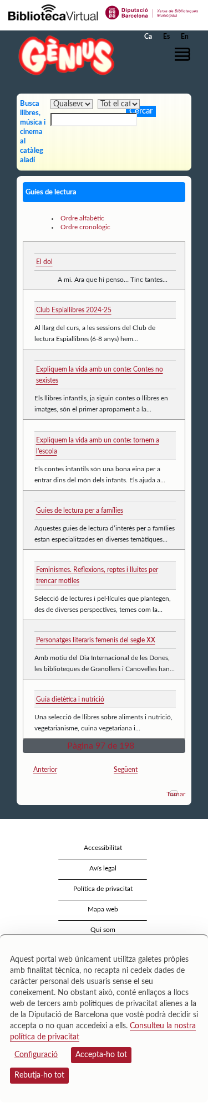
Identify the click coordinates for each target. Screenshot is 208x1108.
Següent (126, 769)
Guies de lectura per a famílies (79, 510)
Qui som (102, 929)
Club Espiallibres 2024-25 (73, 310)
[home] (63, 55)
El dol (44, 262)
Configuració (36, 1055)
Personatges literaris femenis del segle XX (95, 640)
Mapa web (103, 909)
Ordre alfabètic (82, 218)
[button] (184, 54)
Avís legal (102, 868)
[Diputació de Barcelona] (152, 12)
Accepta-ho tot (101, 1055)
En (185, 36)
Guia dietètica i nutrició (70, 699)
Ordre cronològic (85, 227)
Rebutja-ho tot (39, 1075)
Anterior (45, 769)
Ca (148, 36)
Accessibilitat (103, 847)
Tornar (175, 794)
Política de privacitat (103, 888)
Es (166, 36)
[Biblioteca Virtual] (53, 12)
